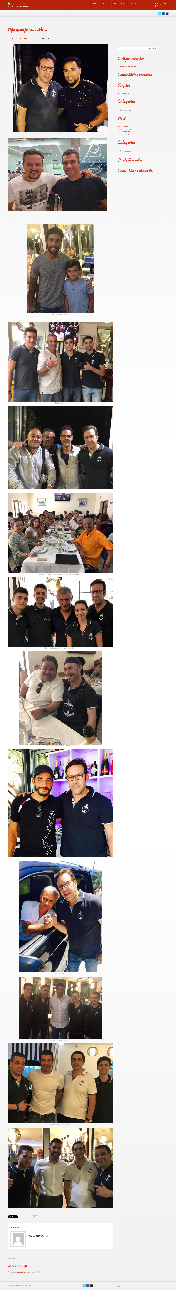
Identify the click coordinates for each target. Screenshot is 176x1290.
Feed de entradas (124, 129)
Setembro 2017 (123, 93)
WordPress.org (123, 134)
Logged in (21, 1272)
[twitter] (159, 13)
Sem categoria (22, 38)
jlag (19, 1227)
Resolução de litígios (160, 4)
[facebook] (163, 13)
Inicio (94, 3)
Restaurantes (119, 3)
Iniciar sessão (123, 127)
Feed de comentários (125, 132)
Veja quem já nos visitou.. (127, 66)
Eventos (133, 3)
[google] (167, 13)
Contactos (145, 3)
